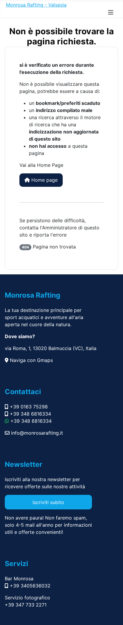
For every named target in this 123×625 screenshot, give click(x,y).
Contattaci (23, 391)
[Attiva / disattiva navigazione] (110, 12)
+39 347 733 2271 (26, 605)
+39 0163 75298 (28, 407)
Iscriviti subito (48, 502)
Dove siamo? (20, 336)
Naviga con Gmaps (30, 360)
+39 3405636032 (29, 586)
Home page (44, 180)
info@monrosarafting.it (36, 433)
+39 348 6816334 (29, 414)
